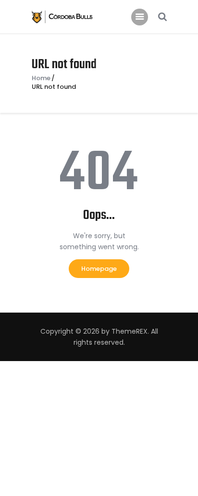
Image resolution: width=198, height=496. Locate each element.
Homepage (99, 268)
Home (41, 78)
